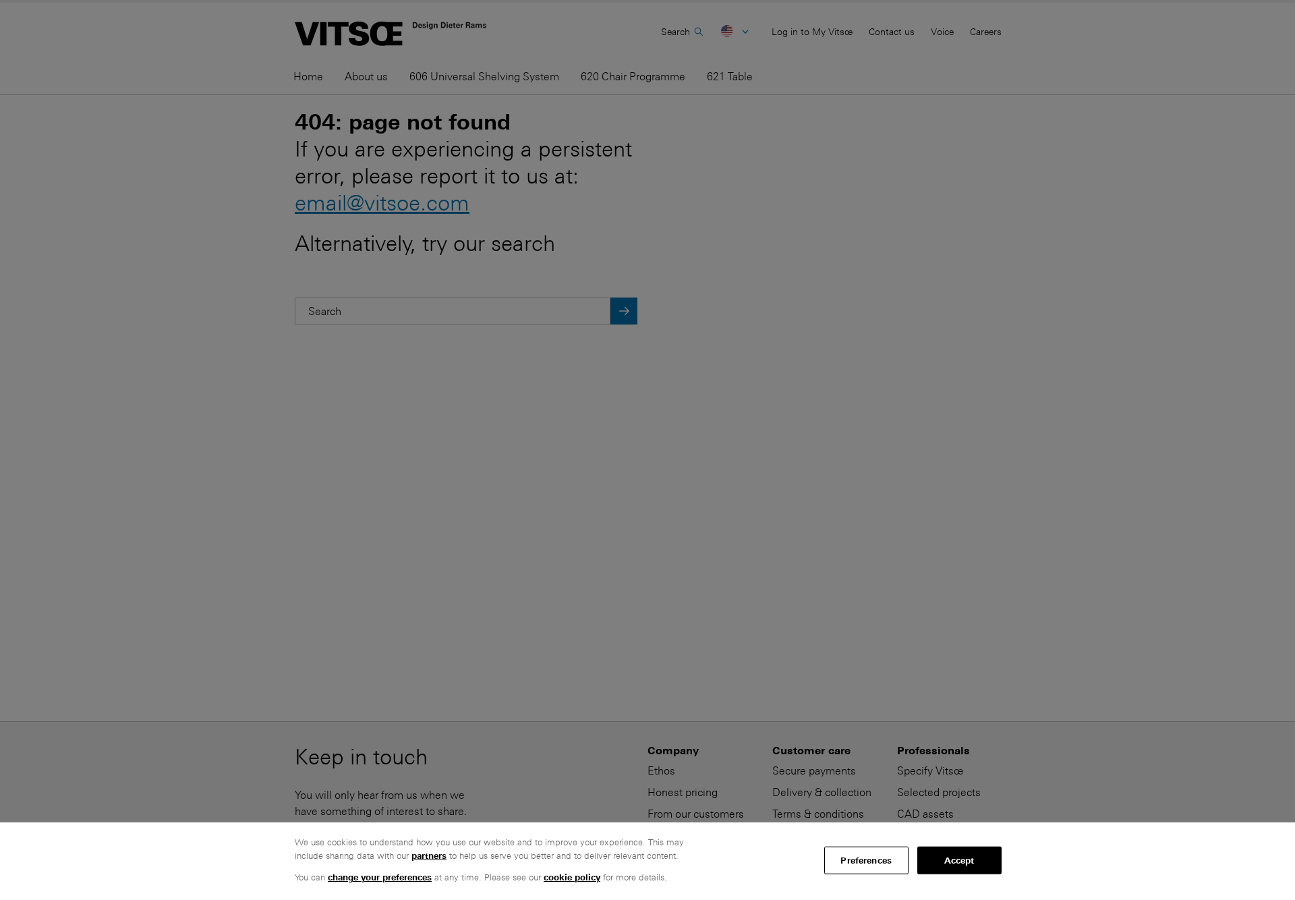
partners (429, 856)
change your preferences (380, 877)
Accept (959, 860)
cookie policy (572, 877)
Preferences (865, 860)
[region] (647, 861)
